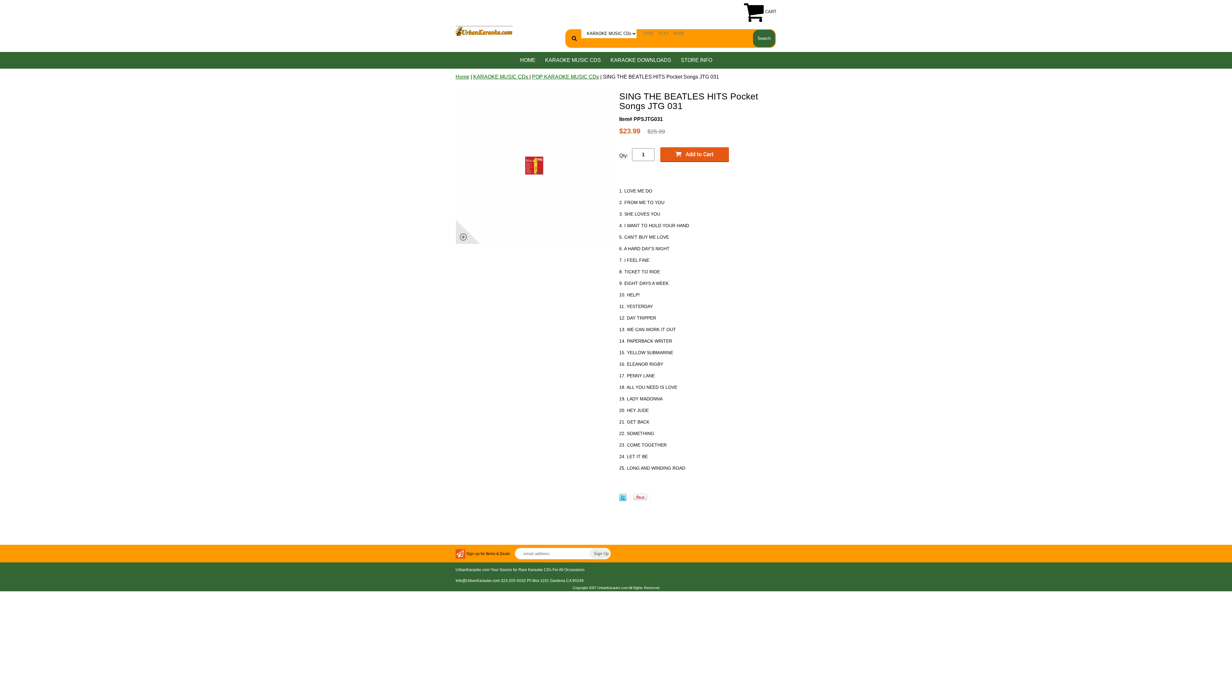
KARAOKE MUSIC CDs (573, 60)
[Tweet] (623, 499)
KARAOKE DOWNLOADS (641, 60)
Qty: (623, 155)
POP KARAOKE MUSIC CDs (565, 77)
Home (527, 60)
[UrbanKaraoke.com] (484, 30)
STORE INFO (696, 60)
